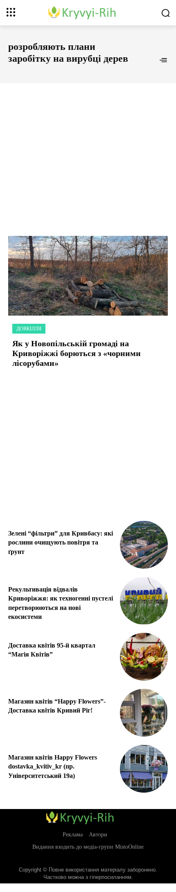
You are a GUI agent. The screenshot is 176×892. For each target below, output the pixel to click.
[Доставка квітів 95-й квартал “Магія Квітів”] (144, 657)
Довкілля (28, 329)
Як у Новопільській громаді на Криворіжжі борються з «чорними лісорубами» (76, 353)
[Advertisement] (88, 150)
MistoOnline (129, 847)
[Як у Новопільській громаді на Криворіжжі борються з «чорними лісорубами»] (88, 276)
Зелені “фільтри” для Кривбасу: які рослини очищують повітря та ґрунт (60, 542)
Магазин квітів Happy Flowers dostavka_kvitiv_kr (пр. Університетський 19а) (52, 766)
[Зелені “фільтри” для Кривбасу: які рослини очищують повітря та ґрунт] (144, 545)
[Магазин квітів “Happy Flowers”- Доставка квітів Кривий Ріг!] (144, 713)
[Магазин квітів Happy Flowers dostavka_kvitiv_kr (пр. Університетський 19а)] (144, 769)
